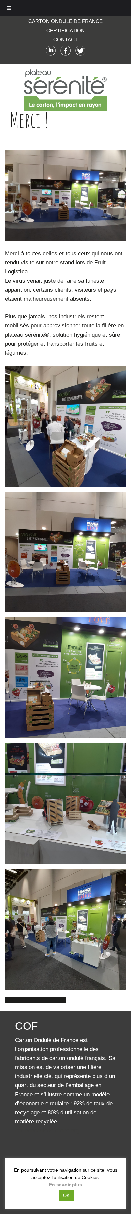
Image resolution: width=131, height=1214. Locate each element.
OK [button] (66, 1195)
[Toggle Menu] (9, 8)
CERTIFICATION (65, 30)
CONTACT (65, 39)
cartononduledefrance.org (47, 1130)
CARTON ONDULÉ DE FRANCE (65, 21)
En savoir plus (65, 1184)
